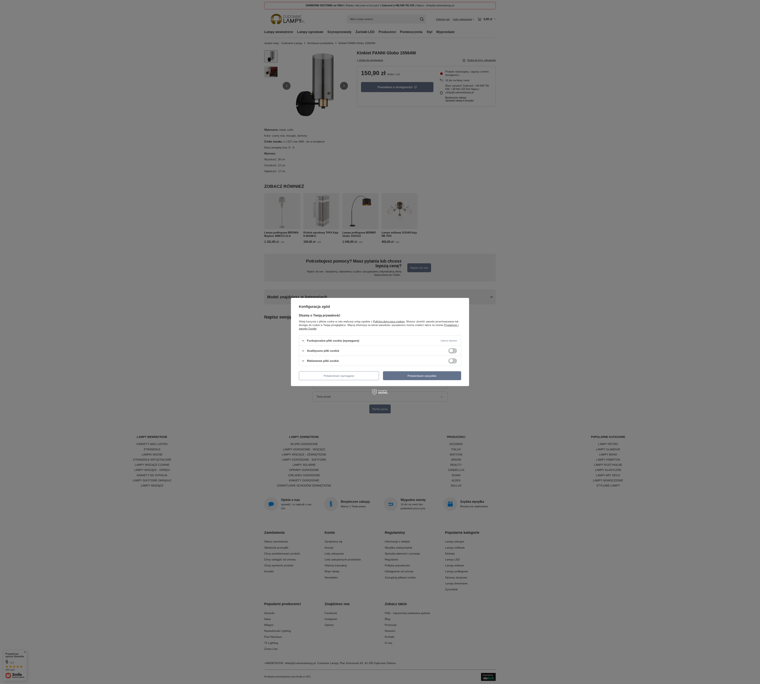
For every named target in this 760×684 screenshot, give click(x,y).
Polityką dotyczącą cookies (389, 321)
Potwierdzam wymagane (339, 375)
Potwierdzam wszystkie (422, 375)
